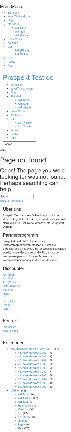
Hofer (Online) (11, 286)
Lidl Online (21, 54)
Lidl (10, 46)
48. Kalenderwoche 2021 (33, 371)
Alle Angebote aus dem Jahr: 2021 (31, 349)
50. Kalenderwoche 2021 (33, 379)
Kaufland (13, 43)
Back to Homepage (11, 201)
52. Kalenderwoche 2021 (33, 386)
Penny (11, 62)
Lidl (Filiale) (22, 50)
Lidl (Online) (10, 301)
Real (10, 65)
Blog (10, 20)
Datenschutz (10, 330)
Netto (11, 58)
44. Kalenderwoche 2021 (33, 356)
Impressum (9, 327)
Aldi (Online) (10, 282)
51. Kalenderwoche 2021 (33, 383)
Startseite (13, 12)
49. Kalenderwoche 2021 (33, 375)
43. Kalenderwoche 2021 (33, 352)
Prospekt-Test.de (28, 77)
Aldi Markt (14, 24)
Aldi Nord (20, 28)
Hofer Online (15, 39)
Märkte (14, 390)
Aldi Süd (20, 31)
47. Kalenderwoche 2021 (33, 368)
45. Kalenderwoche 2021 (33, 360)
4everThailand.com (19, 16)
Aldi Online (21, 35)
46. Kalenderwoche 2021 (33, 364)
